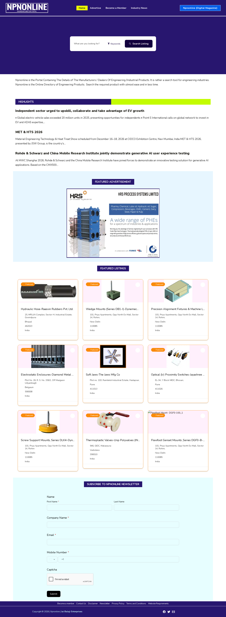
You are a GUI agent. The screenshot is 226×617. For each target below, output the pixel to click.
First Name (53, 501)
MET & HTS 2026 (28, 132)
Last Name (119, 501)
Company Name (58, 518)
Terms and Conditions (136, 603)
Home (82, 8)
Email (51, 535)
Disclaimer (93, 603)
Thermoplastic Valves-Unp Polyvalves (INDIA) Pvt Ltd (120, 440)
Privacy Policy (118, 603)
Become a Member (116, 8)
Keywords (115, 43)
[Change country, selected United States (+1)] (52, 559)
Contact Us (81, 603)
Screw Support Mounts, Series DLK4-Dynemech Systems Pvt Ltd (61, 440)
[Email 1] (173, 611)
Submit (53, 593)
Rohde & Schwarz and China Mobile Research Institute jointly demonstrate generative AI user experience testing (102, 153)
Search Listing (141, 43)
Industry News (139, 8)
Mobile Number (58, 552)
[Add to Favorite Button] (72, 284)
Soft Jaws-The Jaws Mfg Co (103, 374)
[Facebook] (164, 611)
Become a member (65, 603)
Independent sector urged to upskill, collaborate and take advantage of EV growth (79, 111)
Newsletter (105, 603)
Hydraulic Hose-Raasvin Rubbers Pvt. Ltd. (47, 309)
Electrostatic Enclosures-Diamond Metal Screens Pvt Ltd (56, 374)
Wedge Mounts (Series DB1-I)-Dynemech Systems (118, 309)
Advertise (95, 8)
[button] (200, 8)
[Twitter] (168, 611)
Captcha (52, 569)
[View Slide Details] (113, 223)
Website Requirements (158, 603)
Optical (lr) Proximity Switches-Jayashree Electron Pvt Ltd (187, 374)
